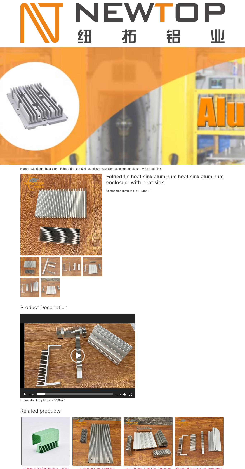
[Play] (25, 394)
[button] (77, 356)
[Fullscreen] (130, 394)
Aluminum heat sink (44, 168)
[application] (77, 356)
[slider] (75, 394)
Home (24, 168)
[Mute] (124, 394)
